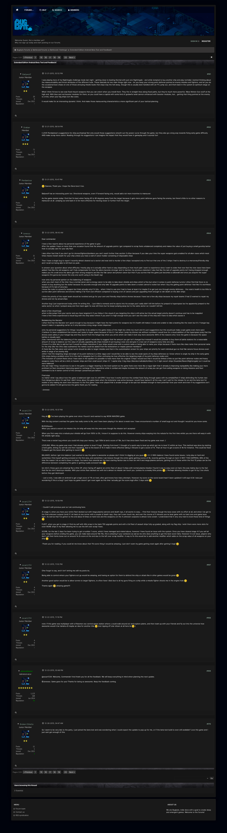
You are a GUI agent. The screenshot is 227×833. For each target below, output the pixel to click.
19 (59, 57)
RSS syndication (22, 815)
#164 (209, 233)
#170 (209, 724)
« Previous (28, 57)
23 (66, 57)
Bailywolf (26, 74)
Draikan (26, 127)
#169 (209, 671)
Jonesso (26, 233)
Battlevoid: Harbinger (58, 50)
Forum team (20, 809)
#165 (209, 410)
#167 (209, 565)
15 (41, 57)
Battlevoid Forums (40, 50)
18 (54, 57)
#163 (209, 180)
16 (46, 57)
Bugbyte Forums (23, 50)
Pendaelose (27, 180)
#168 (209, 618)
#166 (209, 501)
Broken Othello (26, 724)
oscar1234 (26, 410)
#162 (209, 127)
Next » (72, 57)
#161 (209, 74)
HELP (44, 10)
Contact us (20, 812)
